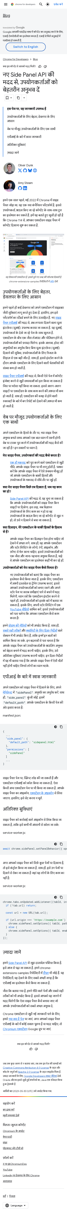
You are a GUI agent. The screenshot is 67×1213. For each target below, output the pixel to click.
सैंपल (46, 973)
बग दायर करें (8, 1109)
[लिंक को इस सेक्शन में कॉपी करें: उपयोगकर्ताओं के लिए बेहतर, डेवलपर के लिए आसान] (44, 297)
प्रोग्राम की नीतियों (17, 626)
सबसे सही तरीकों (12, 631)
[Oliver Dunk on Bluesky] (30, 171)
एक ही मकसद (18, 463)
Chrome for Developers (15, 59)
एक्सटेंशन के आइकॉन (42, 793)
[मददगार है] (40, 66)
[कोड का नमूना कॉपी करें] (61, 727)
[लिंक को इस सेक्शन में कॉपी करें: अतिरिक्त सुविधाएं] (35, 809)
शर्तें (4, 1196)
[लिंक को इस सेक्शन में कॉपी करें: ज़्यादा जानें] (24, 952)
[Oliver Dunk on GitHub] (25, 171)
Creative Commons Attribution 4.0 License (26, 1067)
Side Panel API (19, 499)
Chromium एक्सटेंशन (15, 1029)
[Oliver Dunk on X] (20, 171)
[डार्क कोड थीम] (55, 727)
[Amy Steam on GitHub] (20, 189)
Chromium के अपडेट (13, 1131)
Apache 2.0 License (28, 1071)
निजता (12, 1196)
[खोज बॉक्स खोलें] (41, 4)
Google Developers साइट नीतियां (40, 1076)
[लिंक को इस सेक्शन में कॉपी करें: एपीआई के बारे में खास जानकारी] (59, 677)
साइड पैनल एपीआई (13, 376)
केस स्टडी (7, 1136)
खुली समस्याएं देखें (11, 1115)
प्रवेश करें (58, 4)
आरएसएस (7, 1181)
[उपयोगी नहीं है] (45, 66)
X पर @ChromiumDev (15, 1164)
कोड (52, 281)
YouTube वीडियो (19, 609)
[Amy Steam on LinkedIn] (25, 189)
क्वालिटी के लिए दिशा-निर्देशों (41, 631)
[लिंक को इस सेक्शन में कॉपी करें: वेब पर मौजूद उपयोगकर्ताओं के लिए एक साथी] (21, 422)
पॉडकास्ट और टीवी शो (13, 1148)
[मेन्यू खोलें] (5, 4)
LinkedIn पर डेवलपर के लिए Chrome (21, 1175)
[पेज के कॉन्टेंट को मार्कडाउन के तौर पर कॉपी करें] (18, 98)
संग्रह (5, 1142)
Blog (6, 15)
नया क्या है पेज (16, 1019)
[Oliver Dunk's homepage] (35, 171)
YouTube (7, 1169)
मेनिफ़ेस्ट (7, 692)
